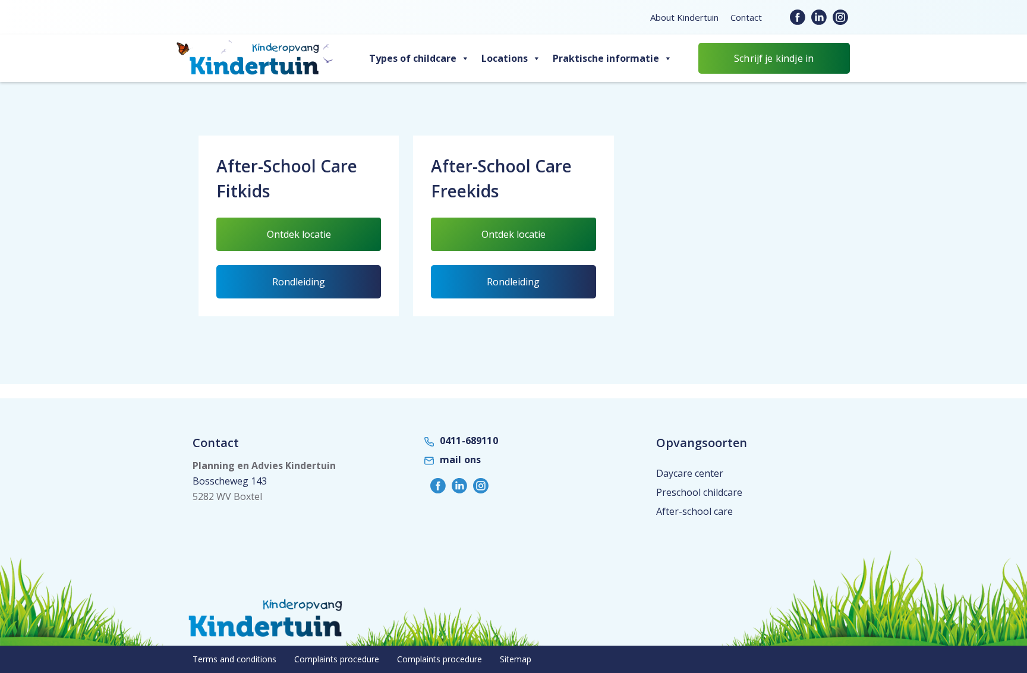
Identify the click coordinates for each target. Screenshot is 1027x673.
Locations (504, 58)
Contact (746, 17)
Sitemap (515, 659)
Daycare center (689, 473)
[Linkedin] (819, 17)
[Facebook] (797, 17)
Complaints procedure (336, 659)
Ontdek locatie (313, 239)
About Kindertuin (684, 17)
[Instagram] (840, 17)
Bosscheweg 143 (230, 481)
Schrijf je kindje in (774, 58)
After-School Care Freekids (501, 178)
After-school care (694, 511)
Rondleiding (298, 281)
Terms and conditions (234, 659)
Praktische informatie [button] (606, 58)
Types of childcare (412, 58)
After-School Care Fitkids (286, 178)
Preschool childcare (699, 492)
